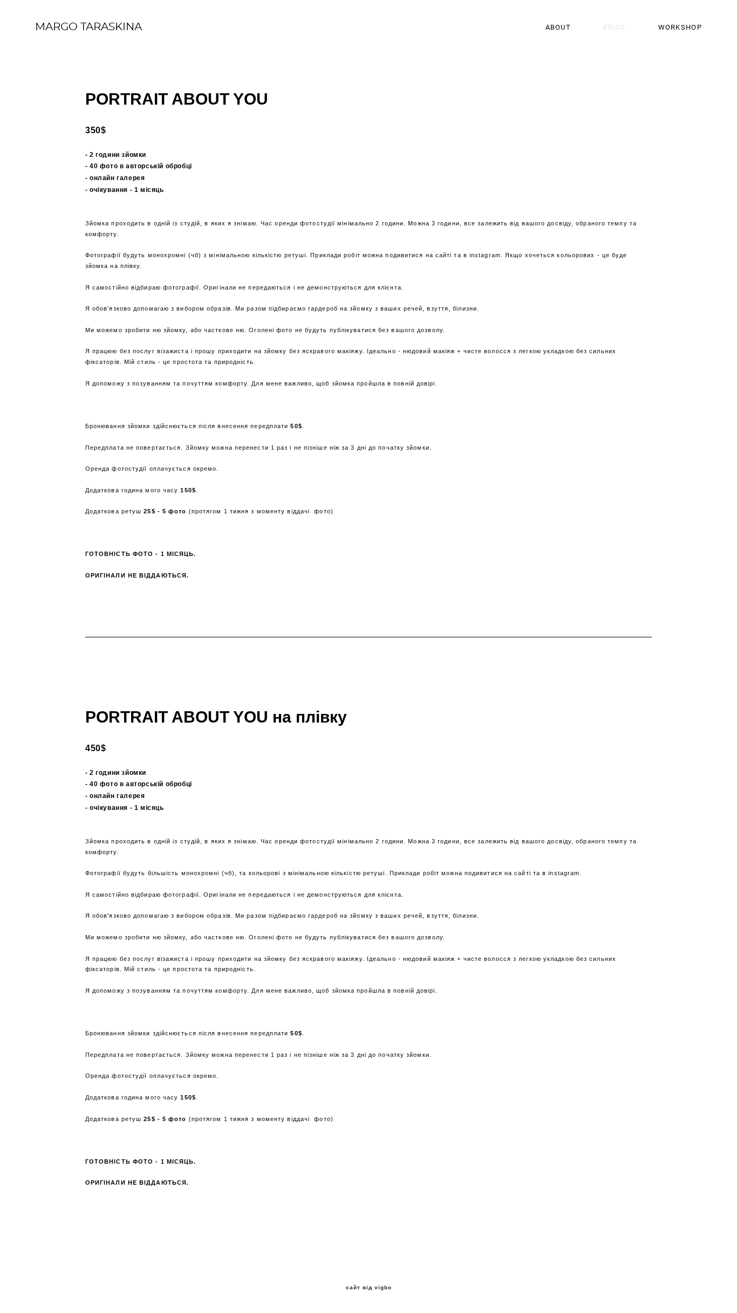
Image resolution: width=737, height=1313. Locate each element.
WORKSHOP (680, 27)
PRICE (614, 27)
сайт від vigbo (369, 1287)
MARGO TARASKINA (88, 27)
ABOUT (558, 27)
